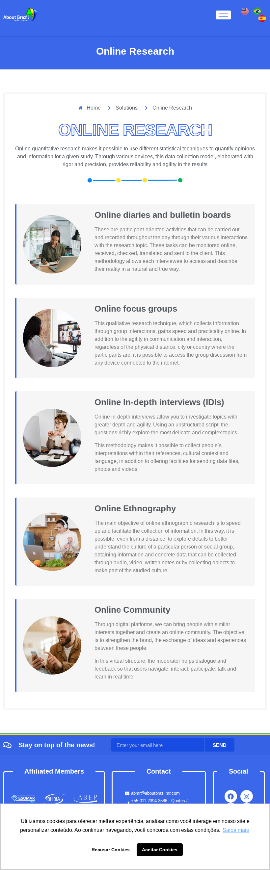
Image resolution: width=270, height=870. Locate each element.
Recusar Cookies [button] (111, 849)
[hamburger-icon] (223, 15)
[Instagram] (246, 796)
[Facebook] (231, 796)
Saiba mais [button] (236, 830)
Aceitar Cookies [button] (159, 849)
